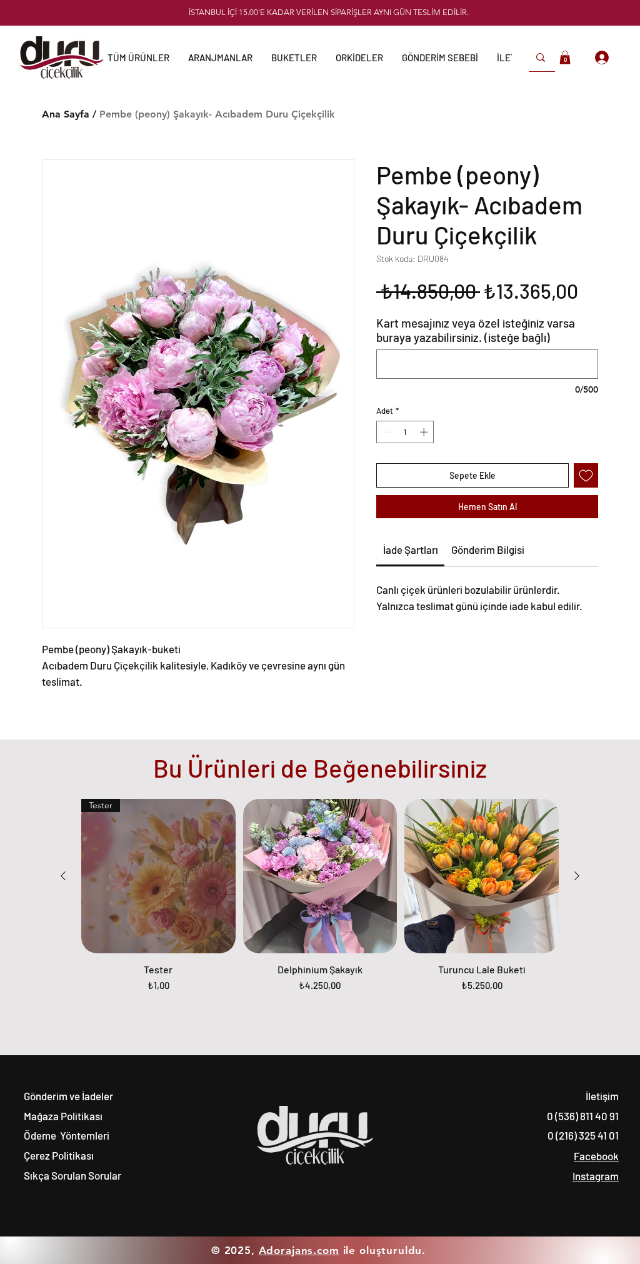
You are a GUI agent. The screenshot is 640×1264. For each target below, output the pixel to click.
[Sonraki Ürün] (576, 875)
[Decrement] (385, 432)
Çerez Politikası (59, 1155)
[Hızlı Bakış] (320, 876)
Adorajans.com (299, 1250)
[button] (440, 57)
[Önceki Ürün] (63, 875)
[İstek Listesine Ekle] (586, 475)
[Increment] (425, 432)
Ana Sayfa (65, 114)
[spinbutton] (405, 432)
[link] (410, 549)
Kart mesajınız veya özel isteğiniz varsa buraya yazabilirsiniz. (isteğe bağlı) (475, 330)
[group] (320, 901)
